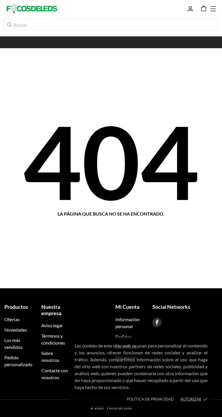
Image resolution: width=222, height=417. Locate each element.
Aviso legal (51, 325)
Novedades (15, 329)
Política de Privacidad (150, 399)
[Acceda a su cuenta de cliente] (190, 9)
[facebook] (157, 322)
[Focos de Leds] (32, 9)
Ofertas (12, 319)
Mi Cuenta (127, 307)
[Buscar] (9, 25)
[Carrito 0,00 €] (204, 8)
